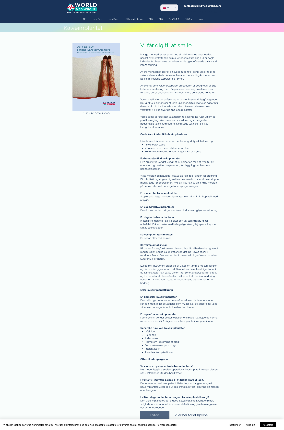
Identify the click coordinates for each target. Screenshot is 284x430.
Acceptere (268, 424)
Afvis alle (250, 424)
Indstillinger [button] (235, 424)
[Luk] (280, 424)
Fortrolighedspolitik (167, 424)
